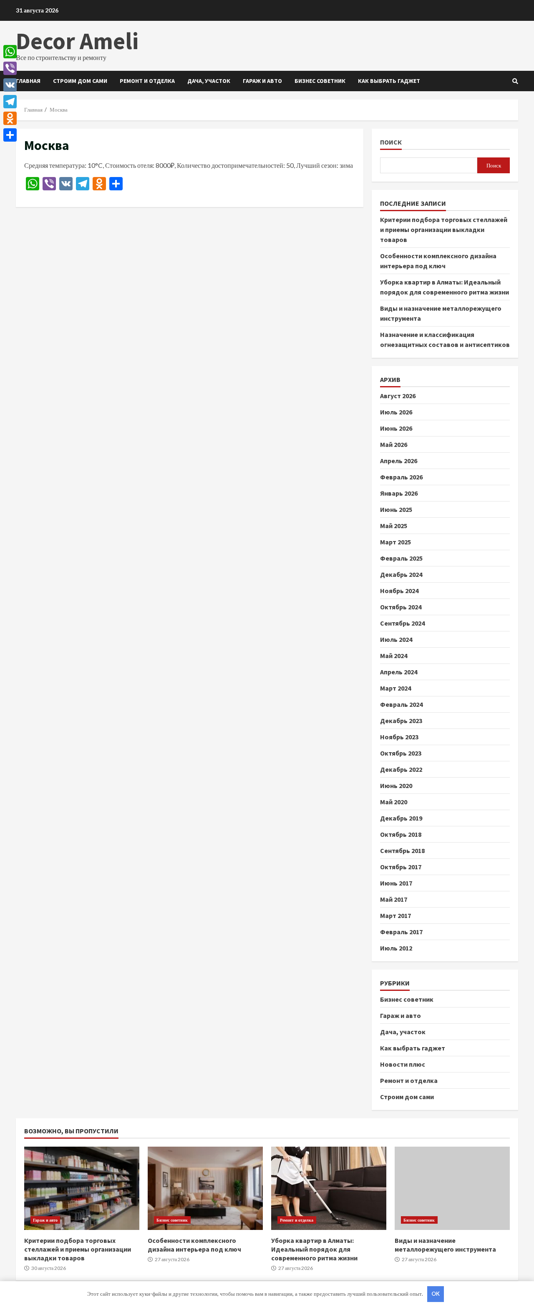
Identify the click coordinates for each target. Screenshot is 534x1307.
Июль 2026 (396, 412)
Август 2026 (398, 396)
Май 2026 (393, 444)
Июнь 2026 (396, 428)
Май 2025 (393, 525)
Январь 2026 (399, 493)
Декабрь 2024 (401, 574)
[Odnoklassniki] (10, 118)
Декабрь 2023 (401, 720)
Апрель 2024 (398, 672)
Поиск (391, 142)
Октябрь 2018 (400, 834)
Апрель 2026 (398, 460)
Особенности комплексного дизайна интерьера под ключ (205, 1188)
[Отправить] (10, 135)
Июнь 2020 (396, 785)
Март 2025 (395, 542)
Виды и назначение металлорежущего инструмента (452, 1188)
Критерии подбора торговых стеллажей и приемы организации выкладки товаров (443, 229)
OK (435, 1293)
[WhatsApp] (10, 51)
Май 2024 (393, 655)
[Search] (515, 81)
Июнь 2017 (396, 883)
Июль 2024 (396, 639)
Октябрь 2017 (400, 867)
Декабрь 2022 (401, 769)
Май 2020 (393, 802)
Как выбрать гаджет (389, 81)
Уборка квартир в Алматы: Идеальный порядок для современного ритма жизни (328, 1188)
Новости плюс (402, 1064)
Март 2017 (395, 915)
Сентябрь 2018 (402, 850)
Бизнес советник (320, 81)
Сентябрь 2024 (402, 623)
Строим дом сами (80, 81)
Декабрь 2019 (401, 818)
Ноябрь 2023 (399, 737)
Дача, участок (208, 81)
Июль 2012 (396, 948)
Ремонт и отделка (147, 81)
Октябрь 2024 (400, 607)
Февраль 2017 (401, 932)
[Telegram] (10, 101)
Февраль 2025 (401, 558)
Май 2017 (393, 899)
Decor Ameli (77, 40)
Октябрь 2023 (400, 753)
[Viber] (10, 68)
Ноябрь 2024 (399, 590)
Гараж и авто (262, 81)
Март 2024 (395, 688)
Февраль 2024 (401, 704)
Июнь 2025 (396, 509)
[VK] (10, 85)
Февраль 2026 (401, 477)
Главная (28, 81)
